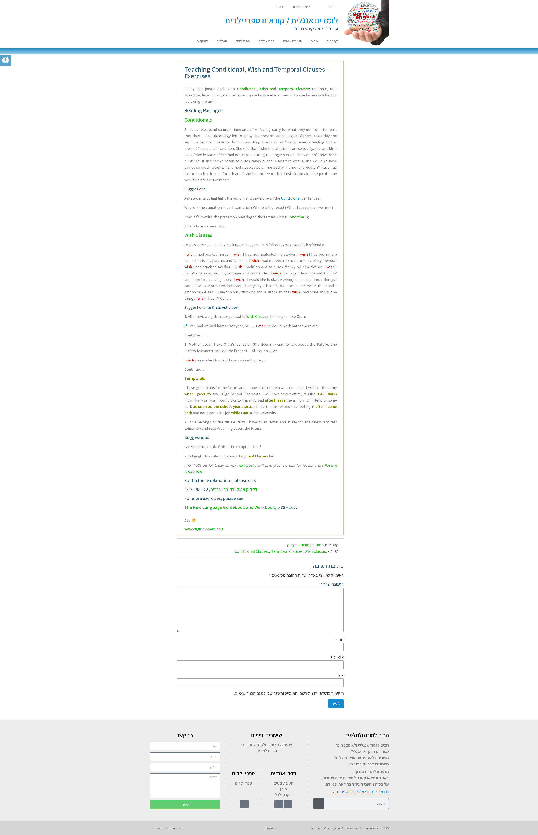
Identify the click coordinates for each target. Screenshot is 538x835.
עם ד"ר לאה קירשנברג (316, 28)
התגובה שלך (332, 584)
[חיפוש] (318, 803)
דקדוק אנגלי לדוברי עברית (233, 489)
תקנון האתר (269, 828)
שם (339, 640)
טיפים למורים (266, 751)
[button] (5, 60)
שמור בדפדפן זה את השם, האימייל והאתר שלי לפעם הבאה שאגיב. (287, 693)
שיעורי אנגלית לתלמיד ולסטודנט (266, 745)
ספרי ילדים (242, 41)
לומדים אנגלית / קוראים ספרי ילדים (281, 20)
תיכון (283, 789)
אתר (340, 675)
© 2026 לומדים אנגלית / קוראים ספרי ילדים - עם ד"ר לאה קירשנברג (349, 828)
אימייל (337, 657)
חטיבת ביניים (283, 783)
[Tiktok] (278, 804)
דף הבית (332, 41)
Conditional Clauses (252, 551)
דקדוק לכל (283, 795)
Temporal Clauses (286, 551)
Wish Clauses (316, 551)
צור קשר (202, 41)
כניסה (281, 7)
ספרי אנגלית (266, 41)
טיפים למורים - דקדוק (304, 545)
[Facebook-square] (288, 804)
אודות (314, 41)
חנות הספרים (301, 7)
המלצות (221, 41)
